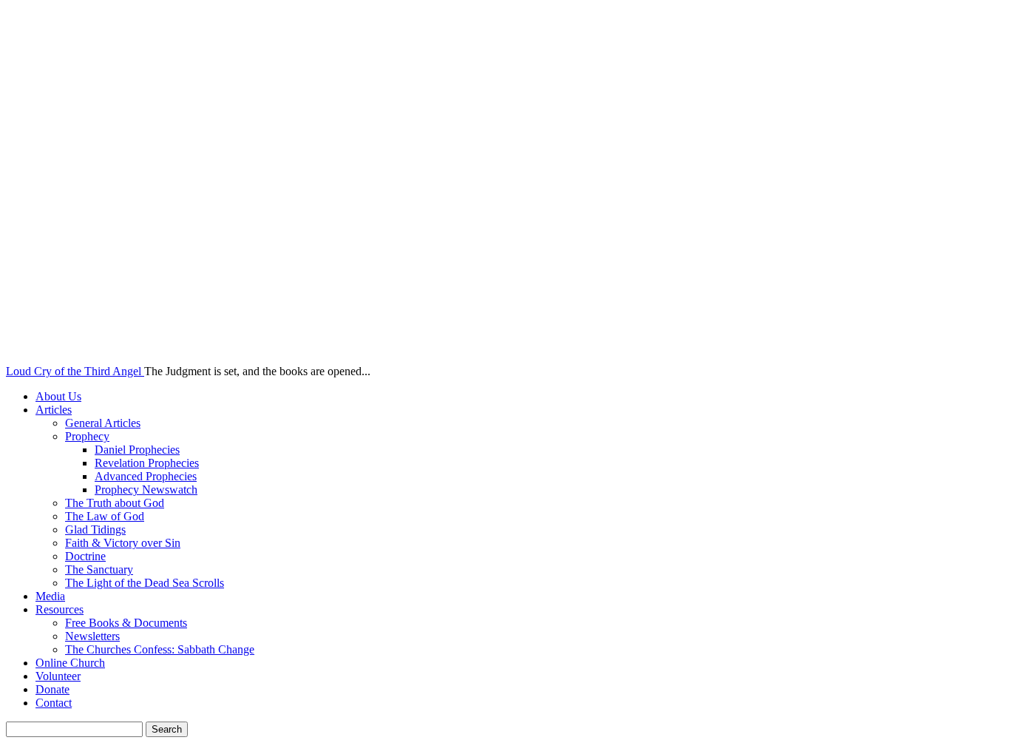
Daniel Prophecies (137, 449)
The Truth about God (114, 503)
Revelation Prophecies (147, 463)
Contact (53, 702)
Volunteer (58, 676)
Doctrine (85, 556)
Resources (59, 609)
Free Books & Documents (126, 622)
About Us (58, 396)
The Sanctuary (99, 569)
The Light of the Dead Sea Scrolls (144, 582)
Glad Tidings (95, 529)
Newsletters (92, 636)
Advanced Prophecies (146, 476)
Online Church (70, 662)
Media (50, 596)
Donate (52, 689)
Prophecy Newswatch (146, 489)
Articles (53, 409)
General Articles (102, 423)
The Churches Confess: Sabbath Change (159, 649)
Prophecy (87, 436)
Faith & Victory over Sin (122, 543)
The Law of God (104, 516)
